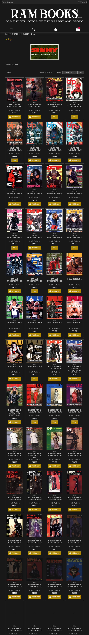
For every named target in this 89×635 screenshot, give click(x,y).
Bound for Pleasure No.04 (55, 149)
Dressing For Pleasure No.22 (55, 629)
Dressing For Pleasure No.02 (55, 411)
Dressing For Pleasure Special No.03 (74, 368)
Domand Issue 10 (14, 323)
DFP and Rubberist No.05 (14, 236)
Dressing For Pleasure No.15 (14, 585)
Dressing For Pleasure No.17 (34, 585)
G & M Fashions (14, 110)
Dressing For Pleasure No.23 (75, 629)
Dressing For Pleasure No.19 (75, 585)
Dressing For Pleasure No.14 (75, 542)
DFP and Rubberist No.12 (54, 280)
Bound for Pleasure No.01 (75, 105)
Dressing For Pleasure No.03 (75, 411)
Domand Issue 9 (34, 366)
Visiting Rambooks (7, 2)
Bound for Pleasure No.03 (34, 149)
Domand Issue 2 (54, 323)
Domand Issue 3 (74, 323)
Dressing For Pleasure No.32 (55, 367)
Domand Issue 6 (14, 366)
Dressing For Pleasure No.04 (14, 455)
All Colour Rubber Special (14, 105)
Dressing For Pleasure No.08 (34, 498)
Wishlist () (83, 2)
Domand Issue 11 (34, 323)
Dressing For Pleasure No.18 (55, 585)
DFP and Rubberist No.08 (74, 236)
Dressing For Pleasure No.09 (55, 498)
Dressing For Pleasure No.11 (14, 542)
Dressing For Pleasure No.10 (75, 498)
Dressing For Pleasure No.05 (55, 455)
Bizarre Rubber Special (54, 105)
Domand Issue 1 (74, 279)
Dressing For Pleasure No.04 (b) (34, 455)
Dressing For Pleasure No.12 (34, 542)
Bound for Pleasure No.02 (14, 149)
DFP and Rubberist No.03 (54, 193)
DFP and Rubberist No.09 (14, 280)
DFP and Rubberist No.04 (74, 193)
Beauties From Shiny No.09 (34, 105)
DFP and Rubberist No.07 (54, 236)
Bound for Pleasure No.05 (75, 149)
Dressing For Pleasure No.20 (14, 629)
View (54, 117)
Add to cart (16, 117)
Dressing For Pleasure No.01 (34, 411)
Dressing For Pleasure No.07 (14, 498)
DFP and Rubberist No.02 (34, 193)
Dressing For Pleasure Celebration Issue (14, 413)
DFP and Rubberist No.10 (34, 280)
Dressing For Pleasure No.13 (55, 542)
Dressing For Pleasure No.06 (75, 455)
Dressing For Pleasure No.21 (34, 629)
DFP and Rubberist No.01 (14, 193)
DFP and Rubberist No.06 (34, 236)
